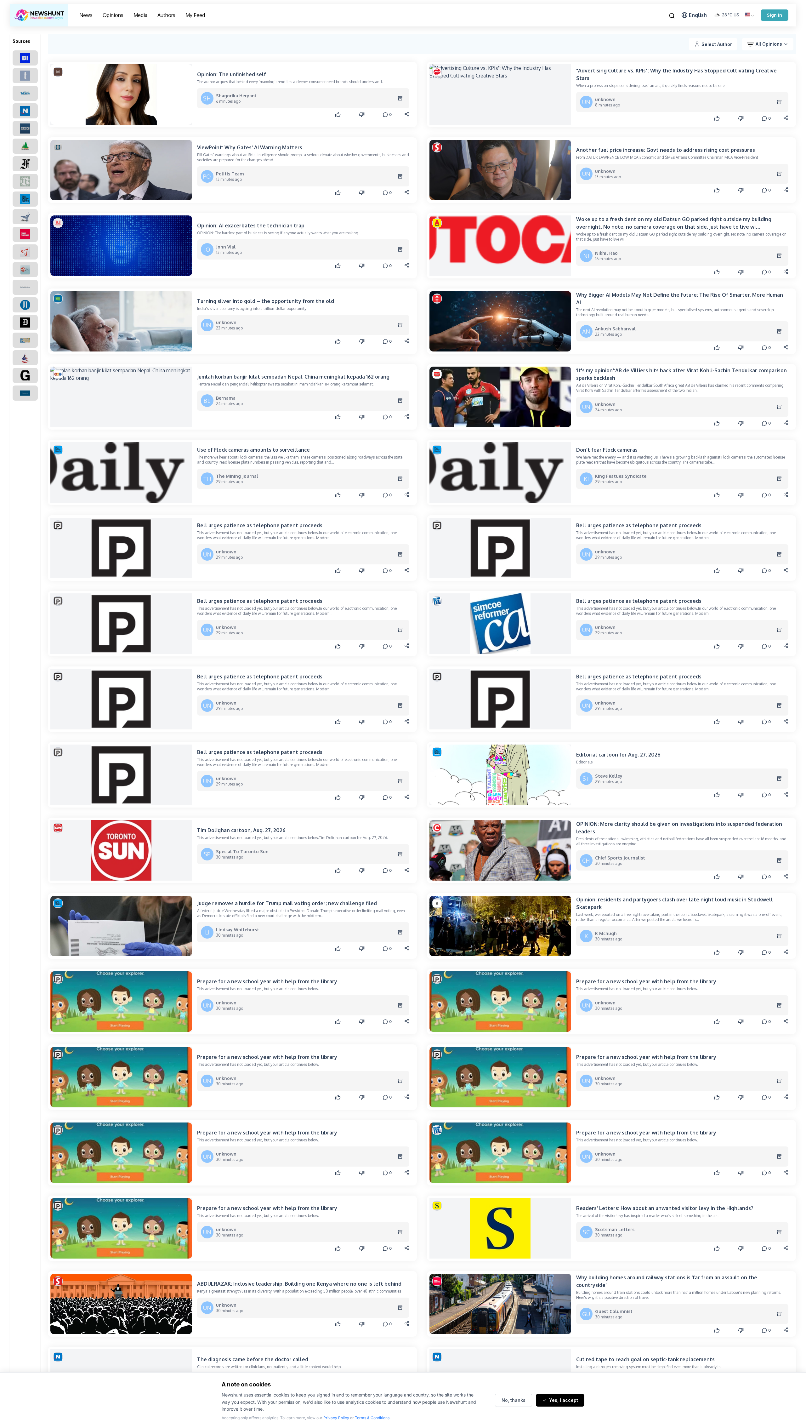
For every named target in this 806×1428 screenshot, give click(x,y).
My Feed (195, 15)
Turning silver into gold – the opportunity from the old (265, 301)
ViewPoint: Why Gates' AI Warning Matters (249, 147)
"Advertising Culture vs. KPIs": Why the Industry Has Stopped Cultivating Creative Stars (676, 74)
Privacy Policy (336, 1417)
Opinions (113, 15)
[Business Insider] (25, 58)
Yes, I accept (563, 1400)
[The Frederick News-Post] (25, 163)
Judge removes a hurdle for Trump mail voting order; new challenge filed (287, 903)
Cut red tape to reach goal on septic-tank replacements (645, 1359)
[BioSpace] (25, 252)
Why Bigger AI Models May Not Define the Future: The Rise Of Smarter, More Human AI (679, 299)
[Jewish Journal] (25, 304)
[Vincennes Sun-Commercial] (25, 340)
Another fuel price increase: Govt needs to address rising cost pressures (665, 150)
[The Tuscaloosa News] (25, 393)
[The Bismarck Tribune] (25, 93)
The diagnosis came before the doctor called (252, 1359)
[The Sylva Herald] (25, 357)
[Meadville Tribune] (25, 287)
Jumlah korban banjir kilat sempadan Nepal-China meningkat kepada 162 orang (293, 377)
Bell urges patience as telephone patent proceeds (259, 525)
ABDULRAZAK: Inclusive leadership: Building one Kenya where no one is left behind (299, 1284)
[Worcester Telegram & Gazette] (25, 75)
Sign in (774, 15)
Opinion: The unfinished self (231, 74)
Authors (166, 15)
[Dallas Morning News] (25, 322)
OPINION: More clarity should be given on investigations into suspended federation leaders (679, 828)
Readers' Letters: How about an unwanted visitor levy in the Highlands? (664, 1208)
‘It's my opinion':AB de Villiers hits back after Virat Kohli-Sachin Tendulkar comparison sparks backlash (681, 374)
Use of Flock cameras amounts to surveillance (253, 450)
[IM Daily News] (25, 199)
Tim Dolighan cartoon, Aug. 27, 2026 (241, 830)
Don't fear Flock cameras (607, 450)
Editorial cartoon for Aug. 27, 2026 (618, 754)
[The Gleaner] (25, 375)
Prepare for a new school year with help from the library (267, 981)
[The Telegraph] (25, 216)
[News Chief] (25, 181)
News (86, 15)
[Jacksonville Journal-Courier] (25, 269)
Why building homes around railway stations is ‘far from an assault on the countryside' (666, 1281)
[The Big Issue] (25, 234)
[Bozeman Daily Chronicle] (25, 128)
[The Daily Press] (25, 146)
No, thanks (513, 1400)
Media (140, 15)
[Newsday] (25, 110)
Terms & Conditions (372, 1417)
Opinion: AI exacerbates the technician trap (250, 225)
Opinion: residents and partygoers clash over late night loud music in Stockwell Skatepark (674, 903)
